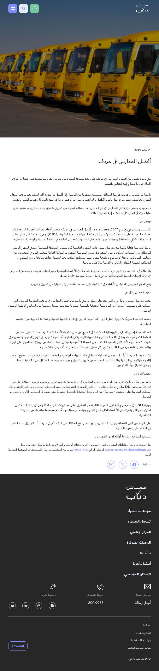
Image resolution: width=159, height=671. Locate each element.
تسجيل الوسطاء (139, 521)
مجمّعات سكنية (139, 511)
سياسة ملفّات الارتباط (141, 640)
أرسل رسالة (143, 603)
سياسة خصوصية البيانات (139, 648)
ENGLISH (18, 646)
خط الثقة (147, 626)
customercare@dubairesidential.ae (128, 449)
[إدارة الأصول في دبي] (136, 493)
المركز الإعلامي (140, 532)
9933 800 (96, 603)
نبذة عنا (145, 553)
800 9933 (81, 449)
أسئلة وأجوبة (142, 564)
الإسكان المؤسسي (137, 574)
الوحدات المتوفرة (139, 543)
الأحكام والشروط (143, 633)
